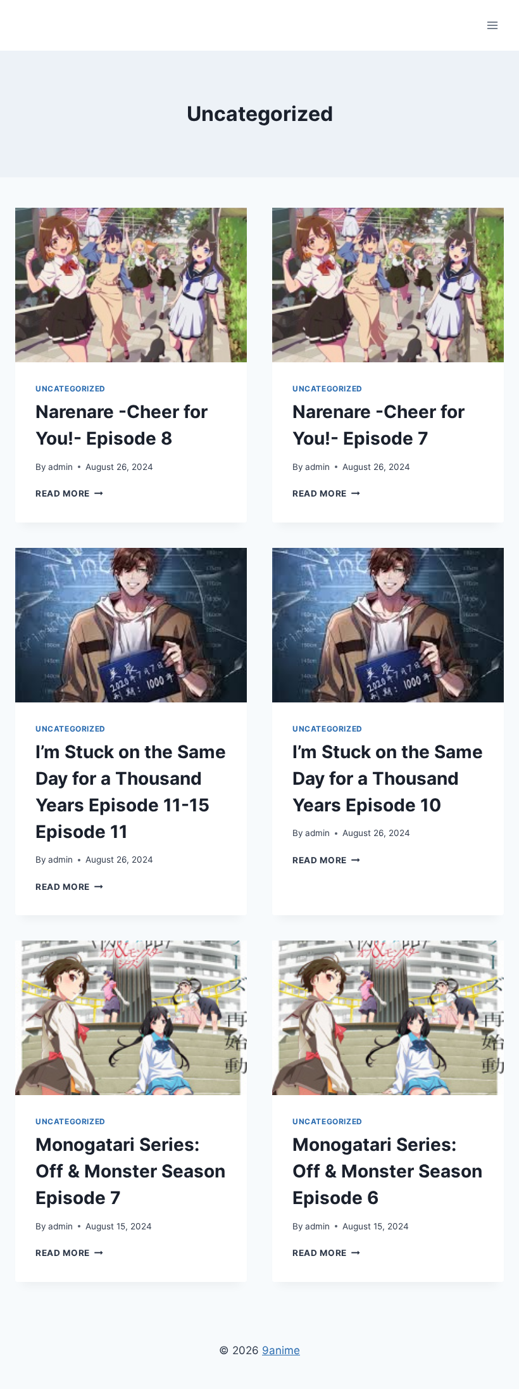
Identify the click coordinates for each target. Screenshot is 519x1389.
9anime (281, 1350)
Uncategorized (70, 388)
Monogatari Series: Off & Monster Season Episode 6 (387, 1171)
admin (60, 467)
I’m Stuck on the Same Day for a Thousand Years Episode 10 (387, 778)
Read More (69, 493)
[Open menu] (492, 25)
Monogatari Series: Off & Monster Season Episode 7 (130, 1171)
